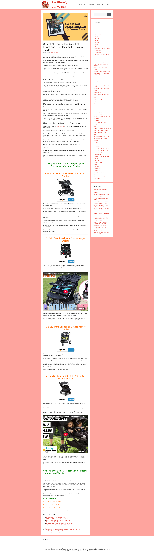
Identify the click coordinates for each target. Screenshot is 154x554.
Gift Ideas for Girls (98, 99)
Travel (95, 174)
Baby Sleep (96, 38)
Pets (95, 144)
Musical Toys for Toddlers (100, 132)
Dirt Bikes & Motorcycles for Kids (102, 71)
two (79, 529)
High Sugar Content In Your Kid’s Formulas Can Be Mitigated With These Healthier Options (102, 232)
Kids (65, 529)
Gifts (95, 101)
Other (95, 134)
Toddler (73, 529)
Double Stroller (58, 529)
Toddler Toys (97, 170)
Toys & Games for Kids (99, 172)
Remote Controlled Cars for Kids (101, 150)
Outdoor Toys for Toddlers (100, 138)
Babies (50, 529)
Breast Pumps (97, 50)
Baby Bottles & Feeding (99, 30)
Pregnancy (96, 146)
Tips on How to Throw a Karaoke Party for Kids (54, 530)
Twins (77, 529)
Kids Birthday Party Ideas (100, 112)
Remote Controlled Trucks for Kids (102, 156)
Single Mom (96, 160)
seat (71, 529)
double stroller (60, 126)
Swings (95, 164)
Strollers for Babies (98, 162)
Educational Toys (98, 92)
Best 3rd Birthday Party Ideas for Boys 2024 (54, 532)
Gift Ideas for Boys (98, 97)
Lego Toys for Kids (98, 126)
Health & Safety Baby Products (101, 108)
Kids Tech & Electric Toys (100, 122)
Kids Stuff (96, 118)
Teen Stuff (96, 166)
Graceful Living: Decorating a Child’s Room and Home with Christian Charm (101, 218)
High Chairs (96, 110)
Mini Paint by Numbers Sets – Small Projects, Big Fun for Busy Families (101, 191)
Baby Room (96, 36)
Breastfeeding (97, 52)
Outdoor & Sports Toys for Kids (101, 136)
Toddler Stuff (97, 168)
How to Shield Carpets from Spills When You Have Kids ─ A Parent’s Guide (102, 213)
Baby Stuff (96, 40)
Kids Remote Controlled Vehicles (102, 116)
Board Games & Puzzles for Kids (102, 48)
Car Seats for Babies (99, 58)
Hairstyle (96, 104)
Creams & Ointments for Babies (101, 62)
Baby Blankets (97, 26)
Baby (53, 529)
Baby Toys (96, 42)
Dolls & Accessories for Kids (100, 79)
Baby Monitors (97, 34)
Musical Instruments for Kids (101, 130)
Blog (103, 4)
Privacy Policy (74, 552)
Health (98, 4)
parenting (96, 140)
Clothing (96, 60)
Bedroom (96, 44)
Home (80, 4)
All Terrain (47, 529)
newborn (68, 529)
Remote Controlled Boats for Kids (102, 148)
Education (96, 83)
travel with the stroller (62, 140)
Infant (62, 529)
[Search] (109, 14)
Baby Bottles (97, 28)
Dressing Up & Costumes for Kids (102, 81)
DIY (84, 4)
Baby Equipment (91, 4)
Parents (96, 142)
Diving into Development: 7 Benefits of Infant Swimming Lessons (100, 227)
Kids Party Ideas (98, 114)
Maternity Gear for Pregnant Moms (102, 128)
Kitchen (96, 124)
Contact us (109, 4)
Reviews (46, 528)
